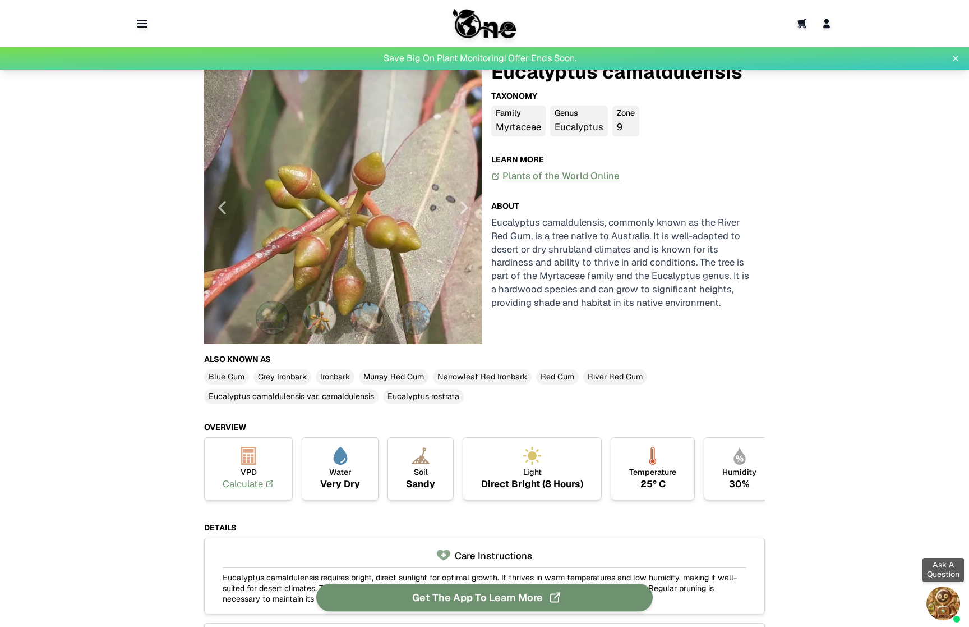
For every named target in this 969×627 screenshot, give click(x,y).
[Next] (464, 207)
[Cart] (802, 23)
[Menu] (142, 23)
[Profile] (826, 23)
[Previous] (222, 207)
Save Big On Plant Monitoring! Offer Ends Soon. (480, 58)
